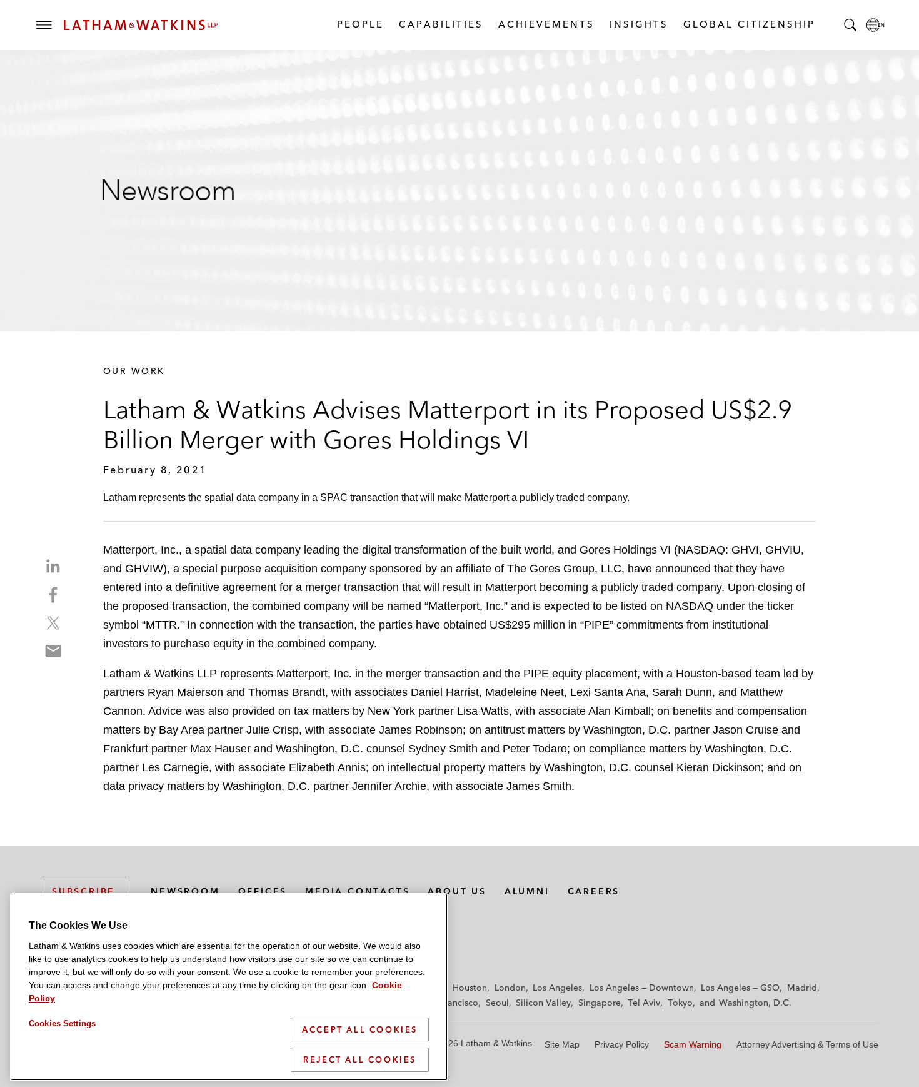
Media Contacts (357, 891)
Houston (470, 987)
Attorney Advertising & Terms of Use (807, 1044)
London (510, 987)
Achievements (545, 24)
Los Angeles (557, 987)
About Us (457, 891)
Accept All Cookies (360, 1029)
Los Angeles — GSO (740, 987)
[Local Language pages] (875, 25)
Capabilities (440, 24)
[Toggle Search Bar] (850, 25)
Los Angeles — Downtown (642, 987)
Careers (594, 891)
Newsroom (185, 891)
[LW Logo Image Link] (141, 25)
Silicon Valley (543, 1002)
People (360, 24)
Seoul (497, 1002)
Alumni (527, 891)
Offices (263, 891)
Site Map (562, 1044)
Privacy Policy (622, 1044)
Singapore (599, 1002)
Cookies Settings (62, 1023)
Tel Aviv (644, 1002)
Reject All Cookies (359, 1059)
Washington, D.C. (755, 1002)
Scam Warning (692, 1044)
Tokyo (680, 1002)
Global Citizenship (748, 24)
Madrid (802, 987)
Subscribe (83, 891)
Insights (638, 24)
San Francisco (450, 1002)
